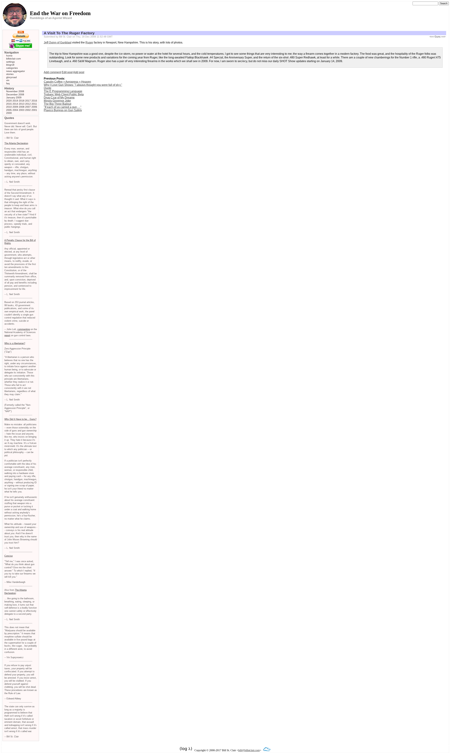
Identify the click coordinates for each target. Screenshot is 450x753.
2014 (15, 103)
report (7, 335)
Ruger (89, 42)
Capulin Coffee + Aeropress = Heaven (67, 81)
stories (10, 74)
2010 (9, 106)
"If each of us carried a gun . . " (62, 107)
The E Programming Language (63, 91)
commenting (23, 329)
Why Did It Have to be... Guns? (20, 419)
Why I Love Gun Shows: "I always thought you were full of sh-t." (83, 84)
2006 (34, 106)
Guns (438, 36)
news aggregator (15, 71)
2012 (28, 103)
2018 (21, 100)
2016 (34, 100)
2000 (9, 113)
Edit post (67, 72)
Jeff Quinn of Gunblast (57, 42)
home (9, 55)
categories (12, 68)
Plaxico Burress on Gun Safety (63, 110)
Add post (78, 72)
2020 (9, 100)
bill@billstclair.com (249, 750)
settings (10, 61)
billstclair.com (13, 58)
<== (432, 36)
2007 (28, 106)
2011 (34, 103)
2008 (21, 106)
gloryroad (11, 77)
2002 (28, 110)
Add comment (52, 72)
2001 (34, 110)
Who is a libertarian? (14, 343)
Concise (8, 556)
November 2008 (15, 91)
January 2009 (13, 97)
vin (7, 80)
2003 (21, 110)
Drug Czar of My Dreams (59, 97)
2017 (28, 100)
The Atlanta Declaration (16, 143)
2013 (21, 103)
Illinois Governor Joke (57, 100)
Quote (47, 88)
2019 (15, 100)
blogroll (10, 64)
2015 (9, 103)
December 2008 (15, 94)
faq (8, 83)
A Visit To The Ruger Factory (69, 33)
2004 (15, 110)
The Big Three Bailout (57, 103)
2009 (15, 106)
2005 (9, 110)
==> (443, 36)
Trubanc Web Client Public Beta (64, 94)
